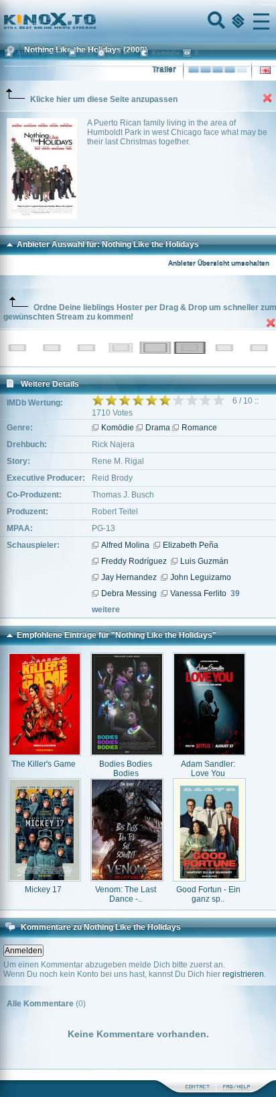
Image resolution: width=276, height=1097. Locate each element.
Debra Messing (129, 593)
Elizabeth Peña (190, 545)
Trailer (164, 70)
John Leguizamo (200, 577)
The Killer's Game (43, 764)
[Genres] (236, 21)
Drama (157, 427)
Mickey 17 (43, 889)
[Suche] (215, 21)
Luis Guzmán (204, 561)
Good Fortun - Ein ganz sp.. (208, 894)
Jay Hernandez (129, 577)
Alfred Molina (125, 545)
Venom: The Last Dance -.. (125, 894)
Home (95, 21)
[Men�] (261, 21)
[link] (138, 21)
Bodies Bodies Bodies (125, 768)
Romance (199, 427)
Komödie (117, 427)
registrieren (243, 974)
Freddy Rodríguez (134, 561)
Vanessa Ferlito (198, 593)
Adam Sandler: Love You (208, 768)
